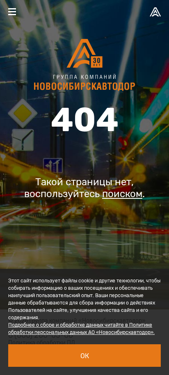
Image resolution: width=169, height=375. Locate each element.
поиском (122, 194)
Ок (84, 356)
